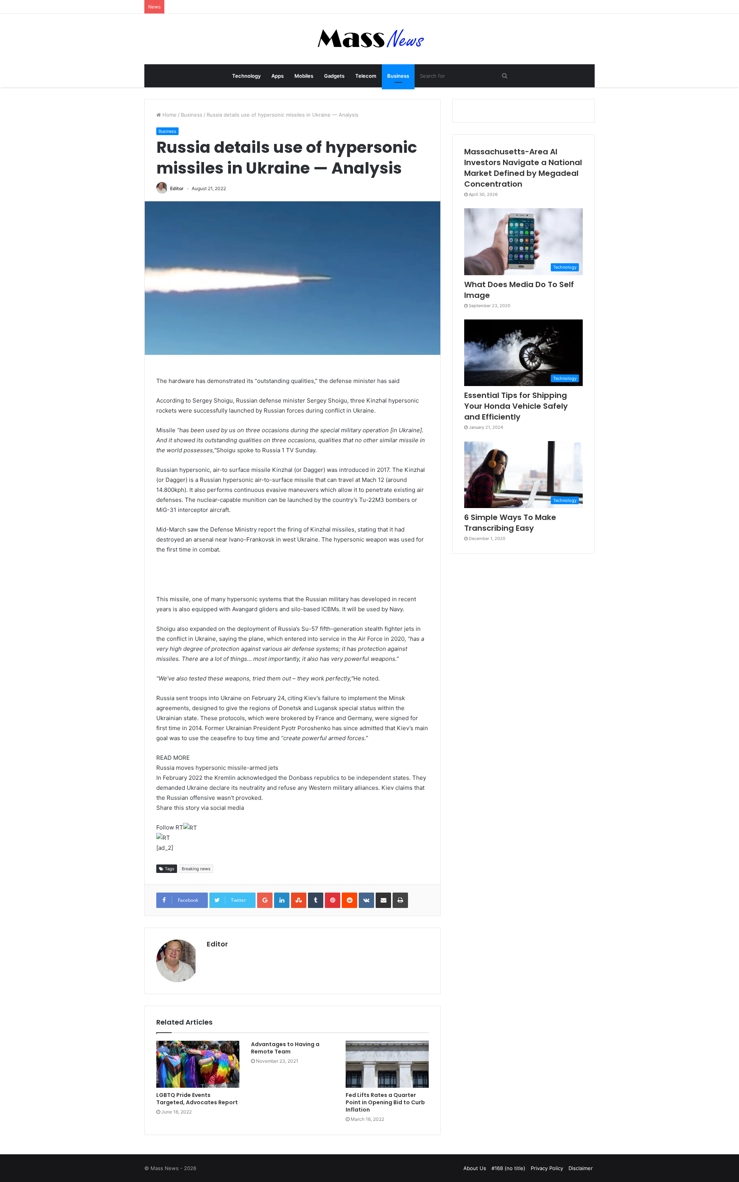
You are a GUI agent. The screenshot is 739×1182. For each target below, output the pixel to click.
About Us (474, 1168)
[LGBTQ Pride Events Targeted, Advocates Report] (197, 1064)
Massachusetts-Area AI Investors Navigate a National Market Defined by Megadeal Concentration (523, 167)
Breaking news (196, 868)
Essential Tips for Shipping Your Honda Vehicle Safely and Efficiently (516, 406)
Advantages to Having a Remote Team (285, 1047)
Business (398, 76)
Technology (246, 76)
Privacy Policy (547, 1168)
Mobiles (303, 76)
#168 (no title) (508, 1168)
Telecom (365, 76)
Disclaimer (580, 1168)
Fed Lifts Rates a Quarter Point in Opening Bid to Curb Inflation (385, 1102)
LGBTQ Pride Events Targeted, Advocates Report (197, 1098)
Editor (177, 188)
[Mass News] (370, 39)
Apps (277, 76)
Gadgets (334, 76)
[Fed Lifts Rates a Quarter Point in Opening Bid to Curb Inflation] (387, 1064)
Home (169, 115)
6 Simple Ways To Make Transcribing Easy (510, 522)
